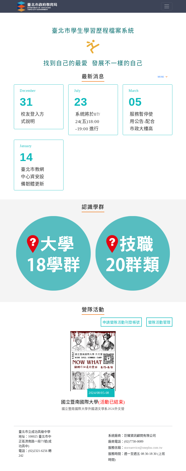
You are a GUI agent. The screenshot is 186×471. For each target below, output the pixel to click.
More (161, 77)
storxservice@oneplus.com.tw (143, 447)
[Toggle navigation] (166, 6)
